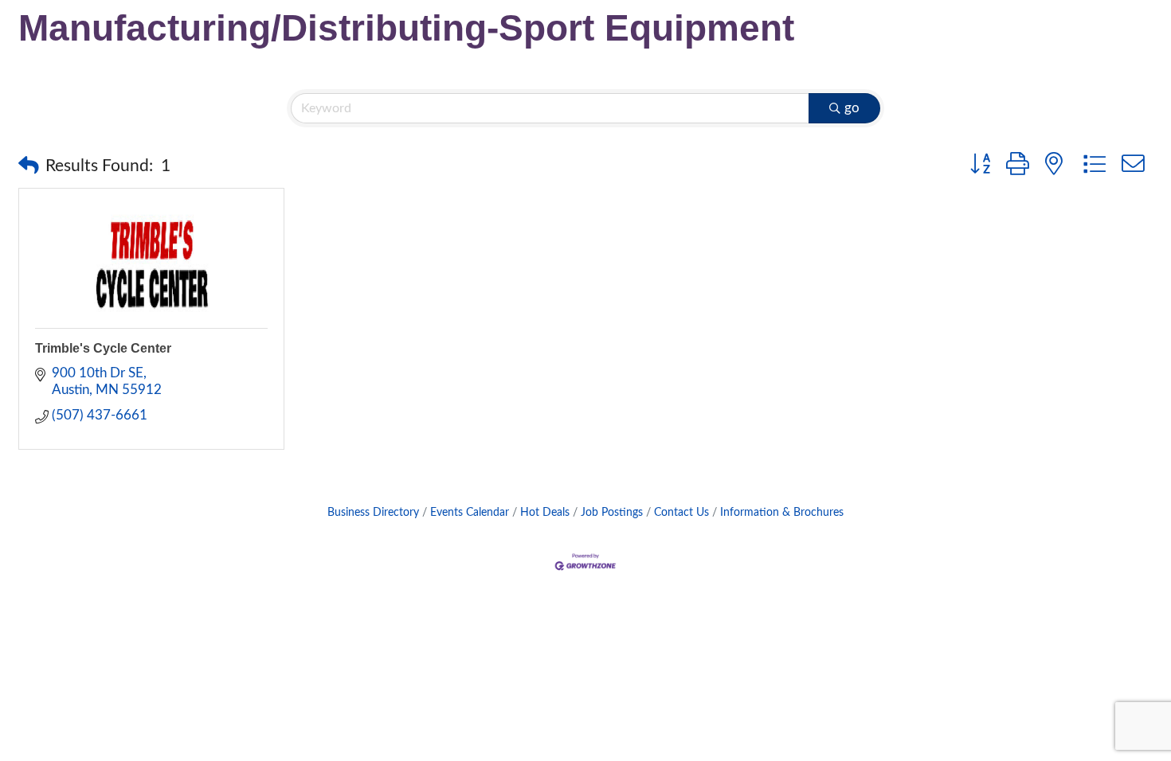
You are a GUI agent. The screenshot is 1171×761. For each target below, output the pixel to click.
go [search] (852, 108)
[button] (28, 166)
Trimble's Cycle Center (103, 348)
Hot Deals (545, 512)
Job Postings (612, 512)
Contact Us (681, 512)
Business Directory (373, 512)
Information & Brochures (782, 512)
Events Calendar (469, 512)
